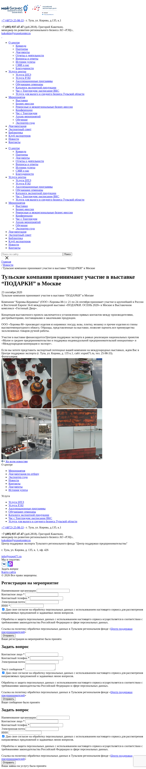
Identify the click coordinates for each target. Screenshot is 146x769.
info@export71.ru (11, 556)
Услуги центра (17, 71)
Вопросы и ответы (27, 58)
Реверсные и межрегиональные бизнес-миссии (44, 106)
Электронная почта (13, 601)
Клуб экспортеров (20, 135)
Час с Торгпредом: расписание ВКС (37, 90)
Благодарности (25, 68)
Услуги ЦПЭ (23, 74)
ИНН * (5, 605)
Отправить (8, 635)
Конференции (24, 110)
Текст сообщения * (12, 669)
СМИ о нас (22, 65)
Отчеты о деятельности (30, 55)
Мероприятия (17, 97)
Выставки (22, 100)
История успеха (18, 489)
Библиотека (16, 132)
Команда (21, 45)
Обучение (22, 119)
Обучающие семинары (29, 84)
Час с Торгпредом (26, 113)
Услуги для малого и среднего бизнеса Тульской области (50, 93)
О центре (14, 42)
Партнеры (22, 49)
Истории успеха (25, 61)
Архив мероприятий (28, 116)
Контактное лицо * (13, 594)
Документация (17, 126)
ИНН (4, 732)
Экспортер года (25, 122)
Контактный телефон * (15, 598)
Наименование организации (18, 590)
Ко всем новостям (16, 461)
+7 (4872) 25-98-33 (12, 20)
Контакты (14, 142)
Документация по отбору (24, 473)
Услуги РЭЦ (23, 77)
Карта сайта (8, 572)
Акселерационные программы (34, 81)
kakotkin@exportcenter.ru (16, 33)
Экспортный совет (20, 129)
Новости (14, 138)
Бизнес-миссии (25, 103)
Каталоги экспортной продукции (36, 87)
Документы (23, 52)
